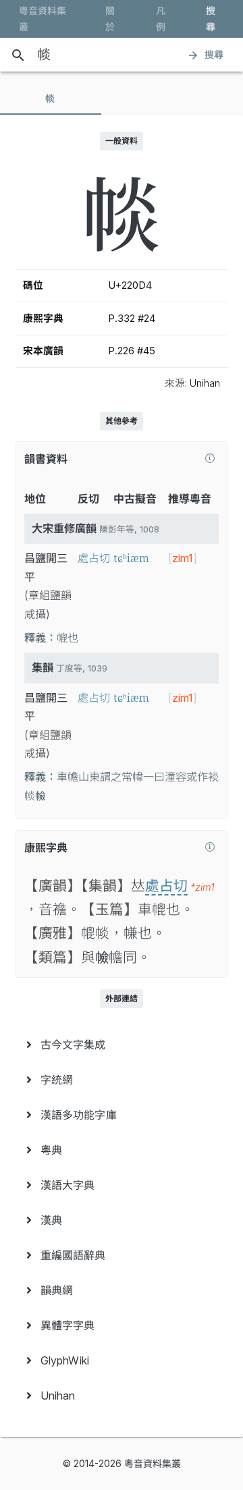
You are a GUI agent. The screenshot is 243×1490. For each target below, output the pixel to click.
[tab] (50, 98)
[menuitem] (121, 1044)
